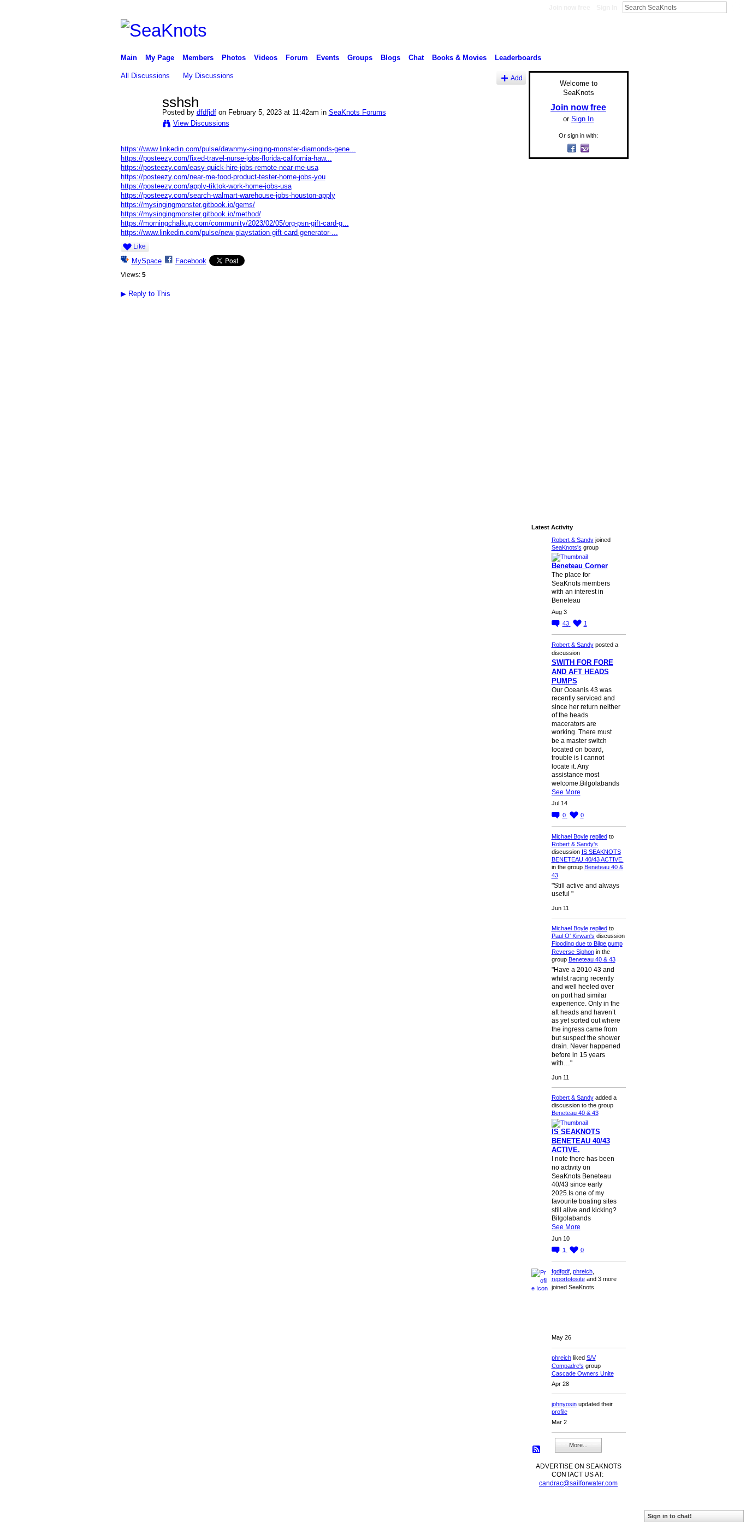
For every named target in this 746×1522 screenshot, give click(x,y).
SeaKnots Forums (357, 112)
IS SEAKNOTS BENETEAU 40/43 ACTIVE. (581, 1141)
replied (598, 836)
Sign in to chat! (670, 1516)
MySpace (147, 261)
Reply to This (145, 294)
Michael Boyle (570, 836)
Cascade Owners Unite (583, 1373)
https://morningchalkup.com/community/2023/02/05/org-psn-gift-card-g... (235, 223)
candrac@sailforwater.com (578, 1483)
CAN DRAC (196, 1509)
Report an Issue (547, 1509)
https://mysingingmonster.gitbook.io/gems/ (188, 204)
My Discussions (208, 76)
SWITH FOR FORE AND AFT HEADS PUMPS (582, 671)
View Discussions (201, 123)
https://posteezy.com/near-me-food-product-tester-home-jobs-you (223, 177)
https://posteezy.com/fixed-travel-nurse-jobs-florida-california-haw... (226, 158)
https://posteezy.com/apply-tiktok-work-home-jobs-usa (206, 186)
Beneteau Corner (580, 566)
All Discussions (145, 76)
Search (735, 7)
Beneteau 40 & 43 (592, 959)
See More (566, 792)
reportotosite (568, 1279)
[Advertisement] (575, 331)
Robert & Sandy (573, 539)
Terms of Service (604, 1509)
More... (578, 1445)
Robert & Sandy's (575, 844)
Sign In (606, 7)
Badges (504, 1509)
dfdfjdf (206, 112)
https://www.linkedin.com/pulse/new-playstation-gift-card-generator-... (229, 232)
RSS (537, 1450)
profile (559, 1411)
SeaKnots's (567, 547)
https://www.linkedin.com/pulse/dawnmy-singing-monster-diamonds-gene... (238, 149)
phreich (583, 1271)
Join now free (569, 7)
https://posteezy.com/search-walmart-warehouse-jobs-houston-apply (228, 195)
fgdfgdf (561, 1271)
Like (139, 246)
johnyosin (564, 1404)
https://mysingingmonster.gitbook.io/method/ (191, 214)
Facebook (190, 261)
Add (517, 77)
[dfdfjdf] (138, 125)
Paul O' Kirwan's (573, 936)
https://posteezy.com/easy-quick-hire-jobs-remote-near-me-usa (219, 167)
